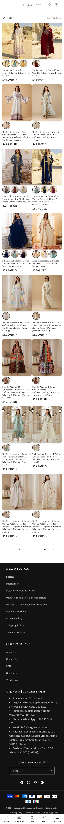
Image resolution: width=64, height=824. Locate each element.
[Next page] (53, 549)
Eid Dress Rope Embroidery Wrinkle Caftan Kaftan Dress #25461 (46, 73)
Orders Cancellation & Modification (26, 597)
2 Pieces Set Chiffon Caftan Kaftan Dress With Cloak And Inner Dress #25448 (16, 263)
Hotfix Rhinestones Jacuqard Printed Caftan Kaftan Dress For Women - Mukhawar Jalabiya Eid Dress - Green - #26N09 (16, 459)
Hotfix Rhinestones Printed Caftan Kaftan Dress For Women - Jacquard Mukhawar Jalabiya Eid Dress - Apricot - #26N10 (16, 526)
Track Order (13, 680)
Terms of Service (15, 632)
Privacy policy (15, 813)
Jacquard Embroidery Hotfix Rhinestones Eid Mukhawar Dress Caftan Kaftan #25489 (16, 199)
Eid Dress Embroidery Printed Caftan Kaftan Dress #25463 (16, 73)
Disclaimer (12, 583)
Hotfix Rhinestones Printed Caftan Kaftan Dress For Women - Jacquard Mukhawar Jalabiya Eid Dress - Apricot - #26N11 (46, 526)
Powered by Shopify (33, 808)
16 (44, 549)
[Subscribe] (51, 770)
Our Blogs (11, 673)
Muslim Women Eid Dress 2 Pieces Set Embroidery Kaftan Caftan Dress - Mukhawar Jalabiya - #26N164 (46, 326)
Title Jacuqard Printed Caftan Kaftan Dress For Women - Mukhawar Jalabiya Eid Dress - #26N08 (46, 458)
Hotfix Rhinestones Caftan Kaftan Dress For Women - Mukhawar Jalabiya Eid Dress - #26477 (46, 136)
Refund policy (52, 808)
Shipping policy (50, 813)
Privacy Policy (14, 618)
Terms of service (32, 813)
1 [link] (11, 549)
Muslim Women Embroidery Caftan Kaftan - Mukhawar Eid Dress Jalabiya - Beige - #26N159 (16, 326)
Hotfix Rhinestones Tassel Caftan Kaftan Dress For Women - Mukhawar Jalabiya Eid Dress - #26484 (16, 136)
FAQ (8, 666)
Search (10, 576)
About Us (11, 652)
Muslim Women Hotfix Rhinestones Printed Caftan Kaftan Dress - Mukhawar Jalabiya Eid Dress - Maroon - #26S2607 (16, 392)
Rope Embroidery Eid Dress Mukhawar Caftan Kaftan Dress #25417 (45, 263)
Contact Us (12, 659)
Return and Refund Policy (20, 590)
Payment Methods (16, 611)
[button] (6, 5)
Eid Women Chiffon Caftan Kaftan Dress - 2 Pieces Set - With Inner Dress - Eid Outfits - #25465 (46, 200)
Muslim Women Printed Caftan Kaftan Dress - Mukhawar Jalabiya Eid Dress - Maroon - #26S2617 (46, 391)
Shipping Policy (15, 625)
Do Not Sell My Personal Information (26, 604)
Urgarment (19, 808)
